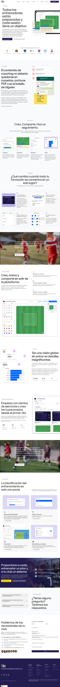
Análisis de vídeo (31, 667)
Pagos (38, 667)
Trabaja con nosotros (46, 670)
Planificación (39, 672)
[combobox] (4, 686)
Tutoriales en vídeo (55, 667)
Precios (23, 1)
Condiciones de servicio (12, 680)
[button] (19, 1)
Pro (38, 1)
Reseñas (42, 1)
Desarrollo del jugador (30, 675)
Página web (38, 674)
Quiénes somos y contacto (47, 667)
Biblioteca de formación (30, 670)
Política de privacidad (4, 680)
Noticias (46, 673)
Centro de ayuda (55, 669)
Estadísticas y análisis (30, 672)
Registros (38, 669)
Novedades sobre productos (47, 676)
